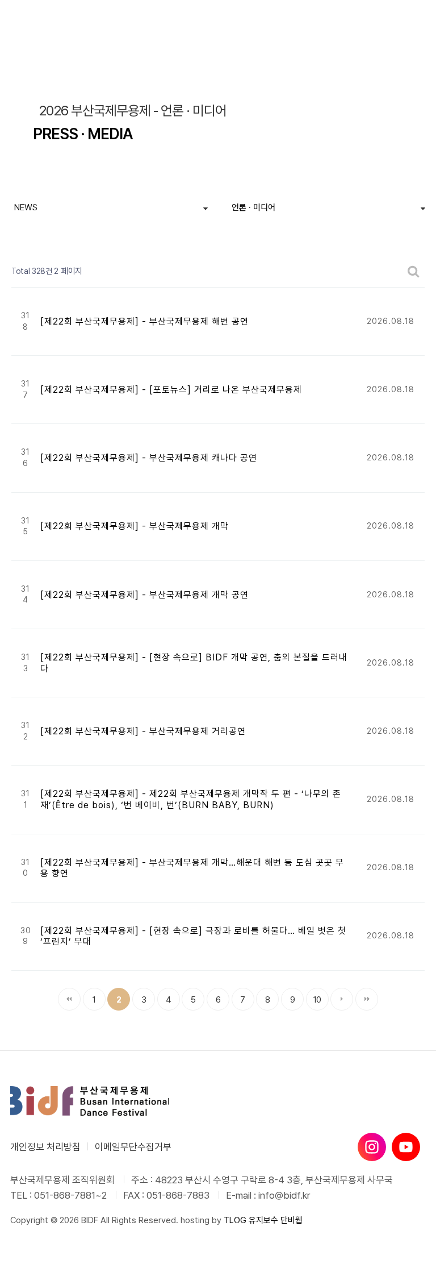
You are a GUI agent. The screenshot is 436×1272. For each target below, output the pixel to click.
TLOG (235, 1220)
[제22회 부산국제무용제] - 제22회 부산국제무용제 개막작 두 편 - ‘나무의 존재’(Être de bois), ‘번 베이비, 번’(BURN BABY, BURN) (190, 799)
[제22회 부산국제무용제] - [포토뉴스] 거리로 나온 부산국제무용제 (171, 389)
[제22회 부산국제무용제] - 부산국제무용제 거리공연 (143, 731)
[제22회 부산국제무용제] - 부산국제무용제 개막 (134, 526)
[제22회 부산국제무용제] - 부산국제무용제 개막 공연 (144, 594)
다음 (341, 999)
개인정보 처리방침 (45, 1147)
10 (313, 996)
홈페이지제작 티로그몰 (48, 1232)
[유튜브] (406, 1147)
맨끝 (366, 999)
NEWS (25, 207)
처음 (69, 999)
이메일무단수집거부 (133, 1147)
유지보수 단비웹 (276, 1220)
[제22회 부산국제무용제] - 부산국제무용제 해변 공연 (144, 321)
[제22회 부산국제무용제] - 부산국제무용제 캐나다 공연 (148, 457)
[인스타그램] (372, 1147)
